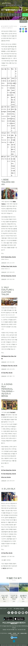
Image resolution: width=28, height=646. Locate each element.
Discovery (3, 608)
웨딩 (12, 15)
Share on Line (23, 31)
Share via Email (26, 29)
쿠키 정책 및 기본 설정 (19, 608)
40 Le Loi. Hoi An (6, 477)
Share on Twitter (23, 29)
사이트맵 (9, 633)
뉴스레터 (10, 608)
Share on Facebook (20, 29)
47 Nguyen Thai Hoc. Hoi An (9, 365)
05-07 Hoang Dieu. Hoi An (8, 257)
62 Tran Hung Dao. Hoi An (8, 470)
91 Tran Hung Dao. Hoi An (8, 473)
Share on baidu (26, 31)
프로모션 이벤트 (24, 633)
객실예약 (25, 14)
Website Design (14, 634)
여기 (4, 568)
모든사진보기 (23, 21)
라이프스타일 (15, 14)
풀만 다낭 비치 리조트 (1, 14)
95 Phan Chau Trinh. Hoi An (9, 266)
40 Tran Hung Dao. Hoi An (8, 276)
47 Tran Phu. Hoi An (6, 372)
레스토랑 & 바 (7, 14)
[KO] (26, 10)
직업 (18, 633)
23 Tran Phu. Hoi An (6, 553)
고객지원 (14, 633)
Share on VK (20, 31)
